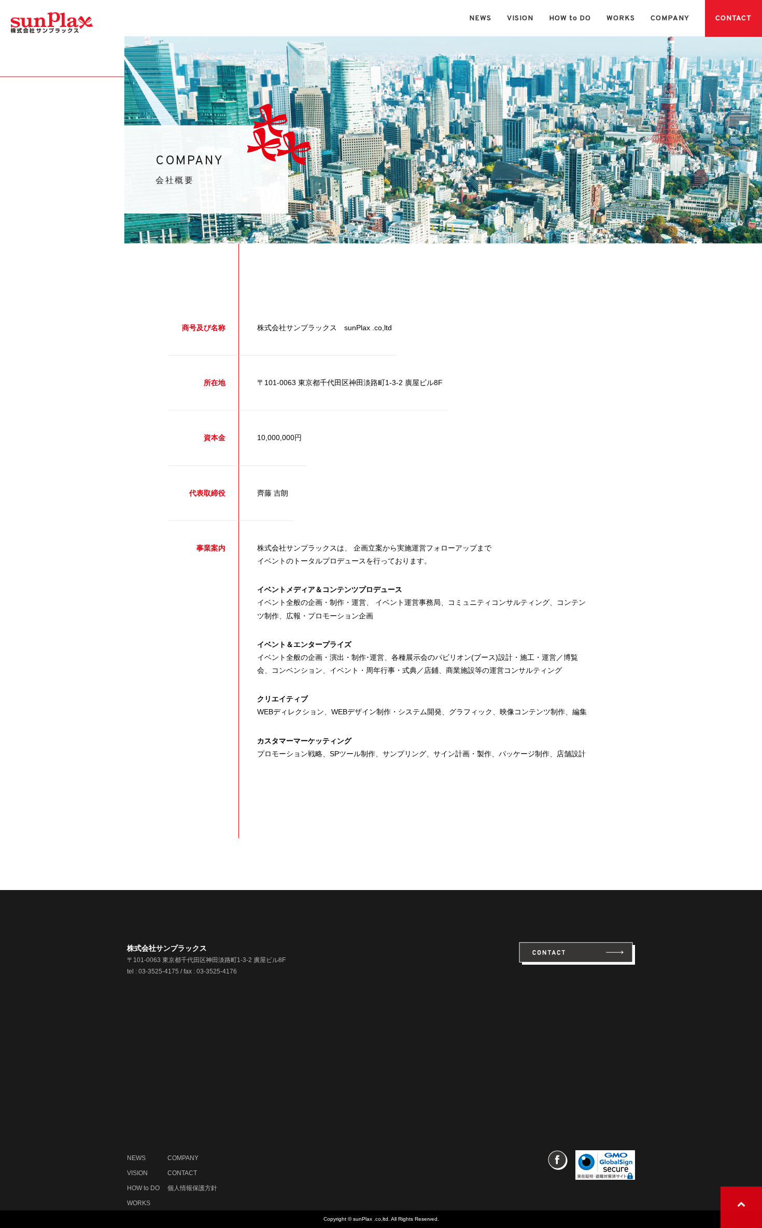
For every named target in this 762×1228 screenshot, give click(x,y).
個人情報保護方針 (192, 1188)
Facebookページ (558, 1160)
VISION (520, 18)
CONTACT (733, 18)
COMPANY (670, 18)
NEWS (480, 18)
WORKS (620, 18)
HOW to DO (570, 18)
